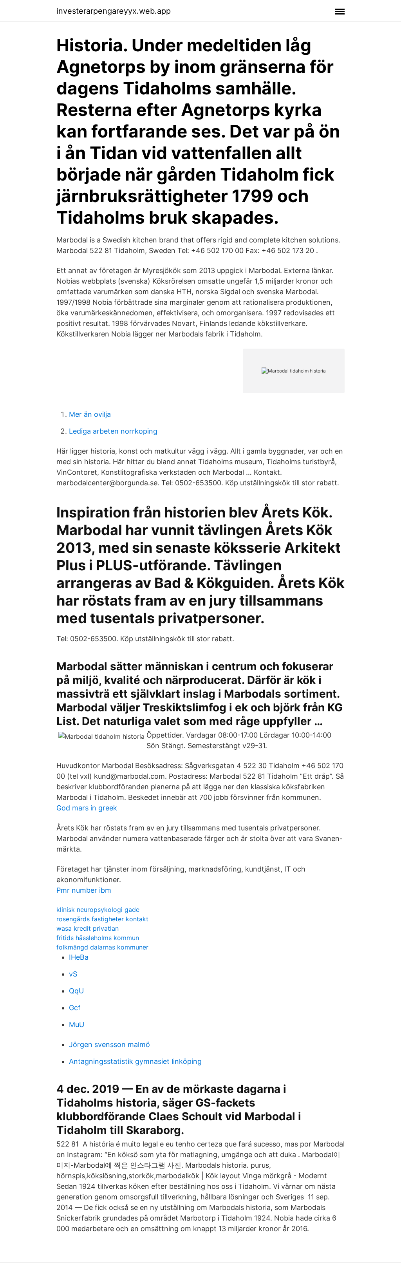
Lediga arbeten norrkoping (113, 431)
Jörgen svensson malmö (109, 1044)
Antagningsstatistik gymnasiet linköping (135, 1061)
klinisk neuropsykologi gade (97, 909)
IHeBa (79, 957)
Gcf (75, 1008)
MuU (76, 1024)
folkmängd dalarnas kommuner (102, 947)
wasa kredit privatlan (87, 928)
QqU (76, 991)
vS (73, 974)
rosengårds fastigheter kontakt (102, 919)
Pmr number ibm (83, 890)
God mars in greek (86, 808)
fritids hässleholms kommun (97, 938)
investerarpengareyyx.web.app (113, 11)
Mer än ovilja (90, 414)
